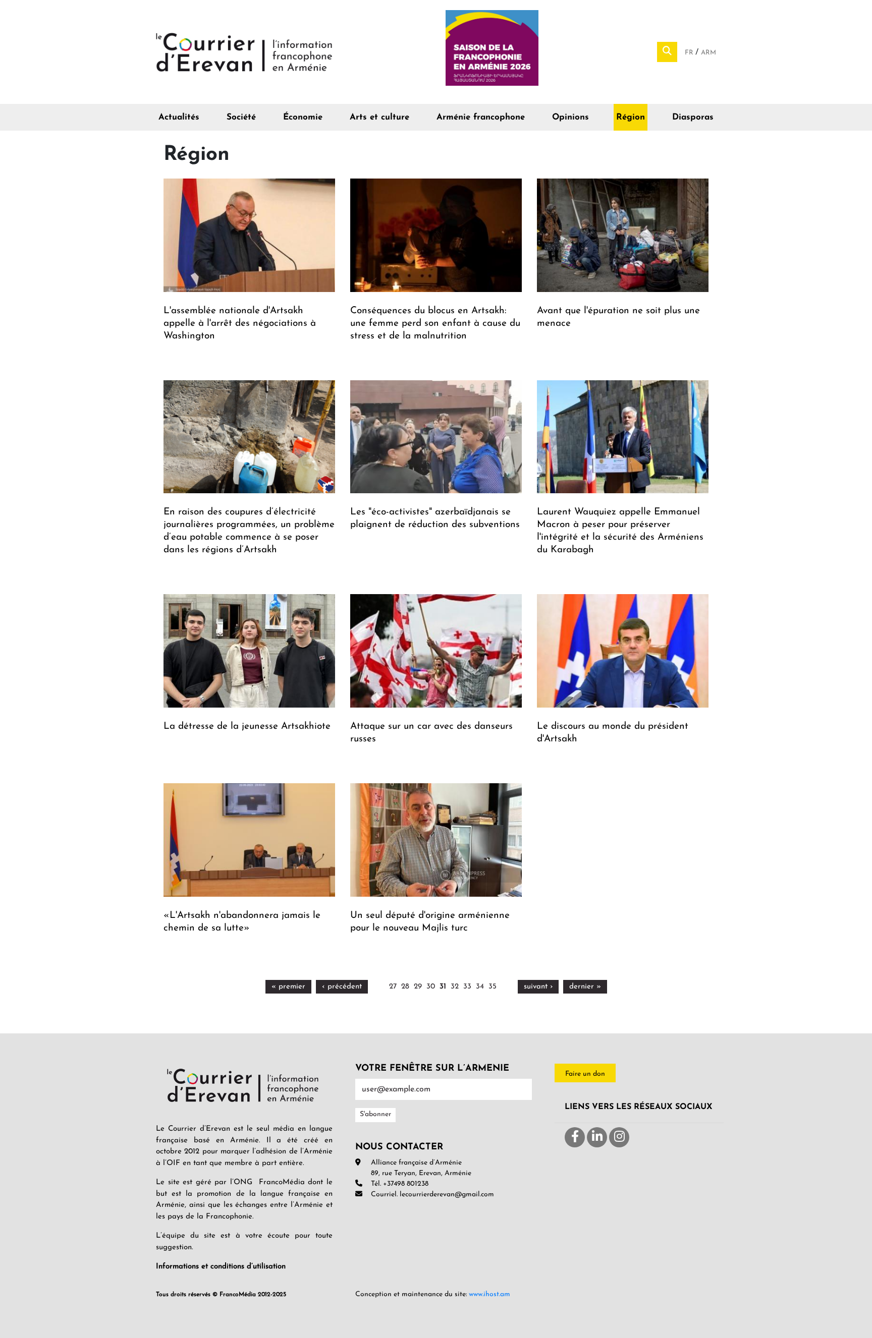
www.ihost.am (489, 1294)
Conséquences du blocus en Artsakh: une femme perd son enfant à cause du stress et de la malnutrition (435, 323)
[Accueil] (244, 51)
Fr (690, 52)
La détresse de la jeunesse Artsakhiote (247, 726)
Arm (708, 52)
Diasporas (693, 117)
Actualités (178, 117)
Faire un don (585, 1074)
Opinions (570, 117)
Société (241, 117)
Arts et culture (379, 117)
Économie (302, 117)
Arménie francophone (481, 117)
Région (630, 117)
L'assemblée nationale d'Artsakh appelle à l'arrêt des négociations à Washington (240, 323)
